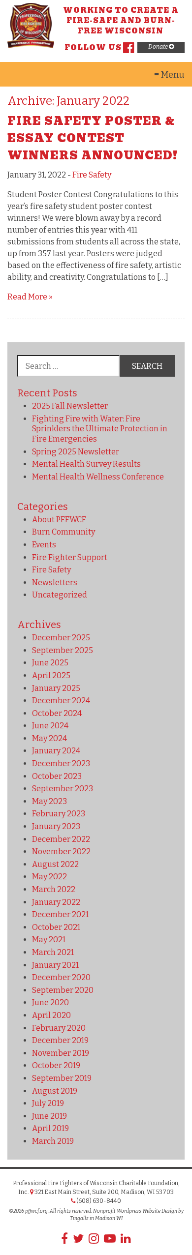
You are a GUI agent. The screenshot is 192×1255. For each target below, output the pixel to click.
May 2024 (49, 738)
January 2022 (56, 902)
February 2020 (59, 1028)
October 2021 (56, 927)
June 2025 (50, 662)
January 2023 (56, 826)
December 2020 (61, 977)
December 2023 (61, 763)
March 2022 (53, 889)
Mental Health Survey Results (86, 464)
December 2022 (61, 839)
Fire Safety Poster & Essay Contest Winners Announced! (92, 138)
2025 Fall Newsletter (70, 406)
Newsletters (54, 582)
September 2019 (62, 1078)
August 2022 (55, 864)
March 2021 (53, 952)
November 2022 (61, 851)
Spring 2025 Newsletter (75, 451)
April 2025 (51, 675)
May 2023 (49, 801)
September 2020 (63, 990)
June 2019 (49, 1116)
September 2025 (62, 650)
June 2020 (50, 1002)
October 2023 (57, 776)
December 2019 (60, 1040)
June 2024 (50, 725)
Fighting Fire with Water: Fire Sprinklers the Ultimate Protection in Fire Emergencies (99, 429)
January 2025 (56, 688)
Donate (158, 46)
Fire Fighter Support (69, 557)
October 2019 (56, 1065)
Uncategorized (59, 594)
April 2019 (50, 1128)
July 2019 (48, 1103)
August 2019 (54, 1091)
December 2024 (61, 700)
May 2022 (49, 876)
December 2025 (61, 637)
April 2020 (51, 1015)
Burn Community (63, 532)
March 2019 (53, 1141)
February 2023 (58, 813)
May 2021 (48, 939)
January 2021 (55, 965)
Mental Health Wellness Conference (98, 476)
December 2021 (60, 914)
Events (44, 544)
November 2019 (60, 1053)
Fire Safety (91, 174)
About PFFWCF (59, 519)
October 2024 (57, 713)
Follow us (93, 47)
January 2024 (56, 750)
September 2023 (62, 788)
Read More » (30, 296)
